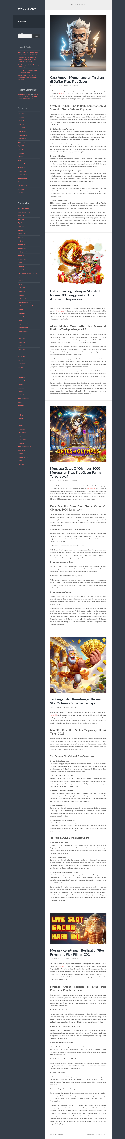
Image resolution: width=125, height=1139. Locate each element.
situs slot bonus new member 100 (27, 273)
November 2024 (22, 178)
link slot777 (21, 233)
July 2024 (21, 193)
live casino (21, 237)
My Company (27, 8)
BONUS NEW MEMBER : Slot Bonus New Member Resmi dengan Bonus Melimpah (28, 77)
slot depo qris (21, 443)
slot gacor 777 (22, 384)
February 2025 (22, 167)
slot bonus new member (24, 302)
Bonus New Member (23, 208)
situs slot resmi (22, 432)
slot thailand (21, 342)
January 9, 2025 (55, 480)
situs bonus (21, 266)
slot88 (20, 436)
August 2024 (21, 189)
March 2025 (21, 164)
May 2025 (21, 156)
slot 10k (20, 280)
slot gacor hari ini (23, 324)
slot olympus (91, 488)
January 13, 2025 (56, 303)
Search (20, 33)
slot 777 (20, 284)
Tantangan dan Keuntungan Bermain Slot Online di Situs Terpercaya (76, 701)
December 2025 (22, 131)
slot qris (20, 335)
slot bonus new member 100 (26, 306)
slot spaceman (22, 422)
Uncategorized (22, 363)
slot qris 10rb (21, 338)
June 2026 (21, 117)
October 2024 (22, 182)
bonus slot (21, 215)
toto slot (20, 360)
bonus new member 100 (24, 212)
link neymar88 (61, 311)
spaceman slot (22, 439)
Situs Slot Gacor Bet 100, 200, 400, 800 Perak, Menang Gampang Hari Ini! (28, 96)
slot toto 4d (21, 395)
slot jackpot (62, 966)
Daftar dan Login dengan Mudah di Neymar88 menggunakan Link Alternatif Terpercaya (75, 295)
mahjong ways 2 (22, 252)
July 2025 (21, 149)
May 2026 (21, 120)
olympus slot (63, 93)
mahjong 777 (21, 405)
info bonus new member (24, 94)
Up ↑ (105, 1134)
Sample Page (22, 21)
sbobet (20, 262)
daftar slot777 (22, 219)
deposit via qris (22, 223)
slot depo (20, 453)
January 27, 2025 (56, 85)
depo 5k (20, 402)
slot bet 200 (21, 288)
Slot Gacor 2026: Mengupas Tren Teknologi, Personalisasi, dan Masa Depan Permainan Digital (27, 59)
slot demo (20, 391)
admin (66, 85)
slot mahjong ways (23, 327)
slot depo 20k (22, 313)
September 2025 (22, 142)
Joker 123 (21, 226)
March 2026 (21, 128)
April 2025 (21, 160)
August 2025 (21, 146)
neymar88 (21, 255)
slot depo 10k (22, 309)
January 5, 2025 (55, 707)
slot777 (20, 345)
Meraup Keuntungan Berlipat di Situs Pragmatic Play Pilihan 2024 (77, 952)
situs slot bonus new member (26, 270)
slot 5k (20, 460)
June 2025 (21, 153)
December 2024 (22, 174)
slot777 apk (21, 349)
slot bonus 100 (22, 298)
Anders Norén (97, 1134)
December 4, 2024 (56, 958)
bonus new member (23, 398)
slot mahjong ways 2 (23, 331)
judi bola (20, 230)
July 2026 (21, 113)
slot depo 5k (21, 317)
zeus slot (20, 367)
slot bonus (21, 295)
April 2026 (21, 124)
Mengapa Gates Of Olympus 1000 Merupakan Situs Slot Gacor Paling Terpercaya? (75, 472)
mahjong (20, 241)
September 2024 (22, 185)
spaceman (21, 353)
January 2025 (22, 171)
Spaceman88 (21, 356)
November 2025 (22, 135)
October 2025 (22, 138)
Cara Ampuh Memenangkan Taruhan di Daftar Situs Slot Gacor (77, 79)
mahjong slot (21, 244)
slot (19, 277)
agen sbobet (21, 450)
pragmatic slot (22, 388)
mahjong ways (22, 248)
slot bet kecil (21, 291)
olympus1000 (22, 259)
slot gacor (20, 320)
